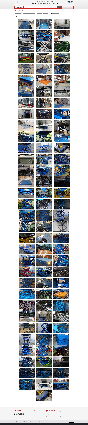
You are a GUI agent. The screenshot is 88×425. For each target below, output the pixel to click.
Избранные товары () (54, 423)
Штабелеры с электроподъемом (50, 415)
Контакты (49, 3)
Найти (59, 7)
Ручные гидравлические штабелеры (51, 413)
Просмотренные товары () (35, 423)
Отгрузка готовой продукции (21, 16)
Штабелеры (62, 414)
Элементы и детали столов (42, 13)
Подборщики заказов (64, 412)
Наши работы (55, 3)
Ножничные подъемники (51, 411)
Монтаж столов (33, 16)
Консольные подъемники (65, 411)
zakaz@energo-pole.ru (49, 1)
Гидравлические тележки (51, 416)
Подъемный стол (52, 7)
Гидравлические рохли (51, 417)
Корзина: (68, 7)
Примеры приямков (55, 13)
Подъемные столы (64, 416)
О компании (34, 3)
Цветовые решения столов (29, 13)
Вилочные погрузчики (65, 417)
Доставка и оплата (42, 3)
